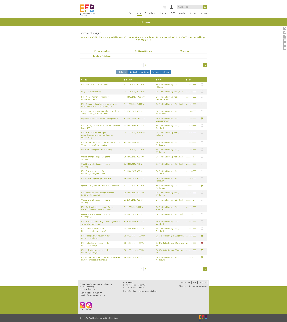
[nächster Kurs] (205, 65)
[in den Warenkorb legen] (202, 118)
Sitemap (182, 286)
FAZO (173, 13)
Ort (159, 80)
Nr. (189, 80)
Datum (129, 80)
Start (131, 13)
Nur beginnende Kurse (139, 72)
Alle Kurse (122, 72)
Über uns (193, 13)
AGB (194, 282)
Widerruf (202, 282)
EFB (81, 309)
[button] (284, 28)
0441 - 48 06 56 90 (94, 293)
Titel (85, 80)
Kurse (139, 13)
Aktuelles (182, 13)
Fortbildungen (151, 13)
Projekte (163, 13)
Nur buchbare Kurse (160, 72)
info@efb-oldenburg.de (95, 295)
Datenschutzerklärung (198, 286)
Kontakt (204, 13)
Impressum (185, 282)
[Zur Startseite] (87, 10)
